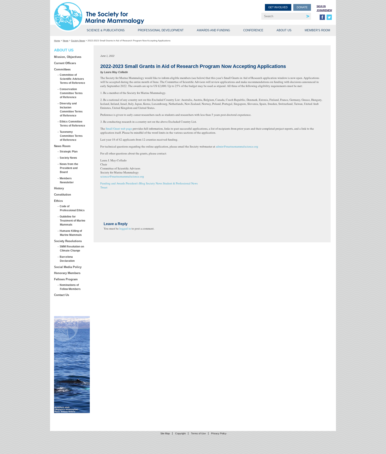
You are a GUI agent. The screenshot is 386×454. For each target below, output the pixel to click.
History (59, 188)
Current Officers (65, 63)
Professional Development (161, 30)
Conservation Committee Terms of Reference (71, 93)
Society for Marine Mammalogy (124, 10)
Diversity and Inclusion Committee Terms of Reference (71, 109)
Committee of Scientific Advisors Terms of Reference (72, 78)
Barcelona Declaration (67, 258)
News (65, 40)
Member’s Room (317, 30)
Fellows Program (66, 279)
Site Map (165, 433)
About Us (284, 30)
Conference (253, 30)
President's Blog (135, 183)
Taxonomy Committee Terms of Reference (71, 135)
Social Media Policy (68, 267)
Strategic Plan (69, 151)
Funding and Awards (112, 183)
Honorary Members (67, 273)
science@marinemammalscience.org (122, 176)
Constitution (62, 194)
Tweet (103, 187)
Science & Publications (106, 30)
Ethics (58, 201)
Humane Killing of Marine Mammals (71, 232)
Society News (78, 40)
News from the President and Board (69, 168)
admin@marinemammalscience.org (237, 146)
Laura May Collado (116, 72)
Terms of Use (198, 433)
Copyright (180, 433)
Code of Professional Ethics (72, 208)
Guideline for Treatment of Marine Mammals (72, 220)
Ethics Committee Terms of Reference (72, 123)
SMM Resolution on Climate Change (72, 248)
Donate (302, 7)
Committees (62, 69)
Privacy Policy (219, 433)
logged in (125, 228)
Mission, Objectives (67, 57)
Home (57, 40)
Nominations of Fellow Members (70, 286)
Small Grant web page (119, 129)
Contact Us (61, 295)
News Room (62, 146)
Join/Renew (324, 10)
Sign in (321, 6)
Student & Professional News (180, 183)
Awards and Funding (213, 30)
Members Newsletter (67, 180)
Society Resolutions (68, 241)
